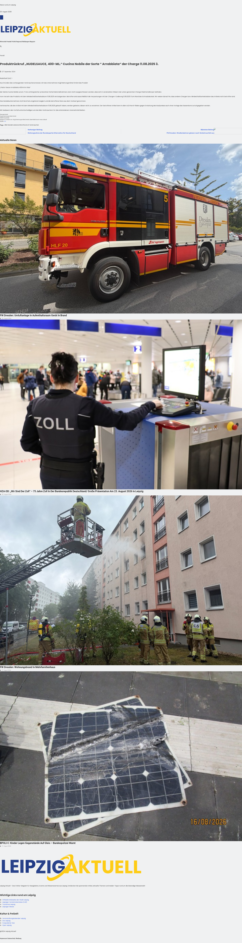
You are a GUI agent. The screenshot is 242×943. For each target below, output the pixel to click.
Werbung (18, 938)
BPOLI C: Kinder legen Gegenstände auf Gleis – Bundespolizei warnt (38, 843)
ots (5, 121)
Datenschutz (11, 938)
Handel (9, 41)
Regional (19, 41)
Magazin (32, 41)
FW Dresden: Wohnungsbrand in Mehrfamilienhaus (27, 667)
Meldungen (25, 41)
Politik (14, 41)
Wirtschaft (3, 41)
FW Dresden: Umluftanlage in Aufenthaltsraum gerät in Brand (33, 315)
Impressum (3, 938)
